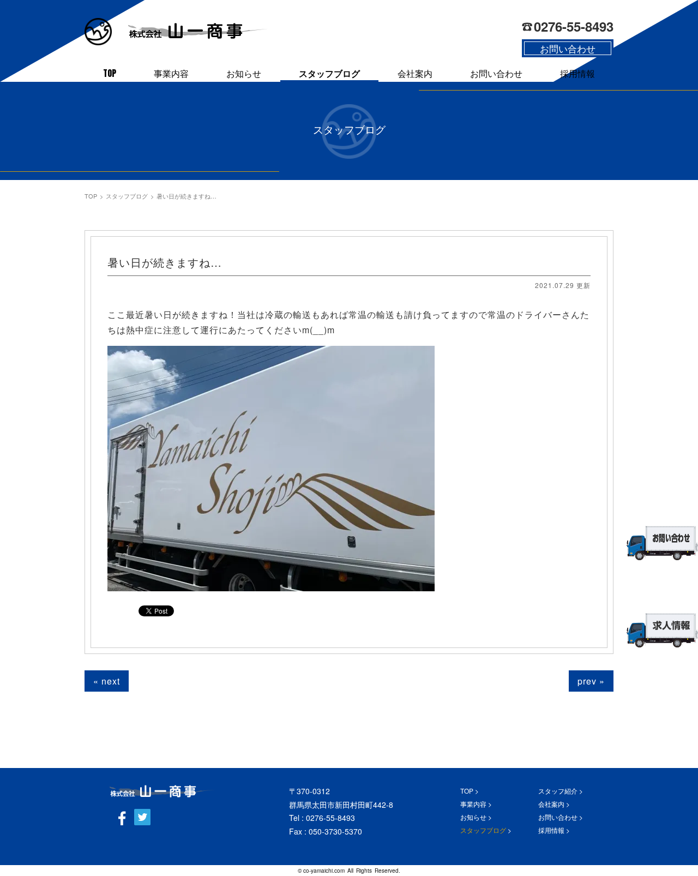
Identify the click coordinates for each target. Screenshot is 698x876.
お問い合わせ (496, 73)
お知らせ (243, 73)
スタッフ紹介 (557, 790)
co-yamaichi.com (324, 870)
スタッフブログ (329, 73)
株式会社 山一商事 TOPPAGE (162, 791)
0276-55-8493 (573, 26)
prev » (591, 681)
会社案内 (415, 73)
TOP (109, 73)
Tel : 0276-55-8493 (322, 817)
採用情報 (577, 73)
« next (106, 681)
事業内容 (171, 73)
